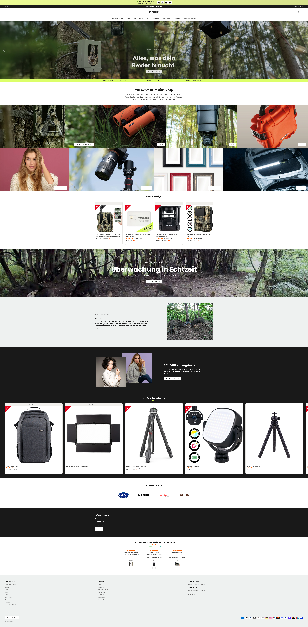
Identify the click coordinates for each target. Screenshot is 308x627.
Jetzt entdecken (154, 281)
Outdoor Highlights (154, 196)
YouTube (203, 584)
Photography (176, 18)
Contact (100, 584)
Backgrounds (155, 18)
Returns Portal (101, 597)
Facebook (196, 584)
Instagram (190, 584)
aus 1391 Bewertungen (153, 546)
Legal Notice (101, 587)
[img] (154, 545)
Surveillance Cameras (117, 18)
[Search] (6, 12)
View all (154, 199)
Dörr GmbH (10, 621)
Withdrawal (101, 594)
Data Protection (102, 592)
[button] (129, 238)
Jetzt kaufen (154, 71)
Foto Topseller (154, 398)
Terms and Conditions (103, 589)
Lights (134, 18)
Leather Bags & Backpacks (189, 18)
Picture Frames (166, 18)
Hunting (128, 18)
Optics (141, 18)
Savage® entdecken (172, 378)
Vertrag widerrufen (102, 599)
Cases (147, 18)
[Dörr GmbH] (154, 12)
